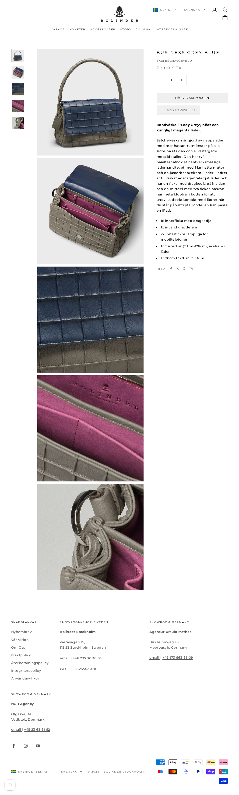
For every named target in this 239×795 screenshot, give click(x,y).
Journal (144, 29)
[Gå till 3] (17, 89)
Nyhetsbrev (21, 632)
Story (125, 29)
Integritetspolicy (26, 671)
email (65, 658)
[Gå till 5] (17, 123)
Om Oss (18, 647)
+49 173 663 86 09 (177, 657)
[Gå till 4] (17, 106)
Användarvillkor (25, 678)
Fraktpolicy (21, 655)
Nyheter (77, 29)
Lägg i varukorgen (192, 98)
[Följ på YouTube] (37, 746)
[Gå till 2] (17, 72)
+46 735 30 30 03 (87, 658)
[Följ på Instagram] (25, 746)
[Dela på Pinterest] (184, 269)
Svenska (192, 9)
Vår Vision (20, 640)
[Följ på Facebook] (13, 746)
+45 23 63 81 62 (37, 729)
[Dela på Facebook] (171, 269)
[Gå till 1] (17, 55)
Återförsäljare (172, 29)
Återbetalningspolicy (30, 663)
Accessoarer (103, 29)
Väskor (58, 29)
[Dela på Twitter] (177, 269)
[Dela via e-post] (191, 269)
